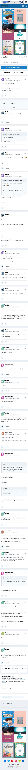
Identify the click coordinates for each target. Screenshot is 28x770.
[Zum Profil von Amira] (2, 306)
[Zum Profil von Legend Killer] (2, 365)
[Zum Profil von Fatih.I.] (2, 112)
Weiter (22, 72)
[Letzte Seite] (26, 73)
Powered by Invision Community (14, 767)
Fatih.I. (7, 112)
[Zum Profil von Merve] (2, 252)
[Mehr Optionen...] (25, 80)
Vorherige (7, 72)
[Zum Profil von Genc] (2, 633)
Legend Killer (9, 364)
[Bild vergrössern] (25, 157)
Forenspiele (15, 62)
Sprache (11, 764)
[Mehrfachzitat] (2, 96)
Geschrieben (13, 80)
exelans (7, 78)
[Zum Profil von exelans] (2, 79)
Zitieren (7, 95)
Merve (7, 252)
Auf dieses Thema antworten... (12, 689)
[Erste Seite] (2, 73)
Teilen (7, 697)
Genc (7, 633)
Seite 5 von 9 (15, 72)
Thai (5, 61)
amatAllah (8, 432)
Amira (7, 305)
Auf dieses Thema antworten (14, 67)
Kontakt (17, 764)
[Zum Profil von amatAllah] (2, 433)
